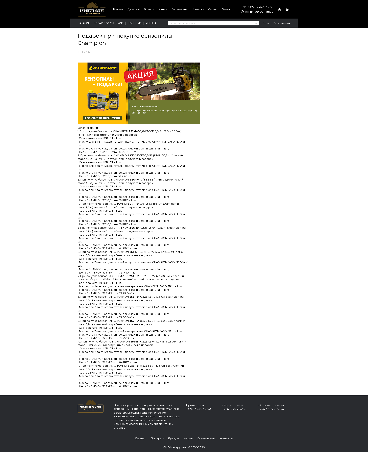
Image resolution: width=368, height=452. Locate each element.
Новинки (134, 23)
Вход (266, 23)
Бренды (149, 9)
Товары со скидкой (108, 23)
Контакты (198, 9)
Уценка (151, 23)
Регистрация (281, 23)
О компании (180, 9)
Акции (163, 9)
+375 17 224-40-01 (260, 6)
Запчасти (228, 9)
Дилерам (134, 9)
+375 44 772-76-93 (271, 408)
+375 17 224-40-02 (198, 408)
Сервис (213, 9)
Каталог (84, 23)
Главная (118, 9)
